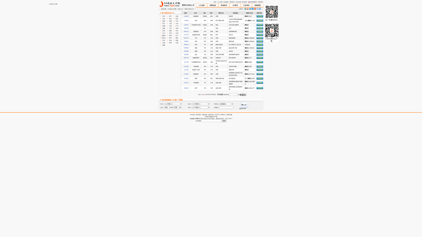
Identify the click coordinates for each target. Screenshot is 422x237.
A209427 (186, 25)
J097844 (186, 44)
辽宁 (177, 35)
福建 (163, 26)
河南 (177, 28)
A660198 (186, 28)
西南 (163, 21)
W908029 (186, 48)
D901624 (186, 31)
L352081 (186, 74)
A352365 (186, 70)
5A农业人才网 (170, 4)
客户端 (215, 116)
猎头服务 (244, 2)
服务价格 (211, 114)
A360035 (186, 16)
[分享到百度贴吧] (257, 8)
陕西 (177, 40)
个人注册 (219, 2)
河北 (177, 30)
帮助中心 (223, 114)
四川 (170, 38)
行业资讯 (246, 5)
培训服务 (226, 2)
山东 (177, 23)
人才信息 (201, 5)
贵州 (163, 40)
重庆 (177, 38)
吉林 (170, 35)
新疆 (163, 45)
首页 (215, 2)
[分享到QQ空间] (245, 8)
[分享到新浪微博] (247, 8)
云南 (170, 40)
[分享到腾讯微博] (250, 8)
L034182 (186, 66)
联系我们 (198, 114)
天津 (170, 33)
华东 (163, 16)
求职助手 (232, 2)
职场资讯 (224, 5)
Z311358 (186, 62)
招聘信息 (213, 5)
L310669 (186, 20)
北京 (163, 33)
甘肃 (163, 43)
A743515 (186, 35)
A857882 (186, 51)
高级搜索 (243, 108)
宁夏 (177, 43)
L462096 (186, 54)
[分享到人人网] (252, 8)
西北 (177, 18)
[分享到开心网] (255, 8)
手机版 (207, 116)
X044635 (186, 88)
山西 (177, 33)
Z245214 (186, 82)
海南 (163, 28)
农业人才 (180, 9)
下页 (218, 94)
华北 (163, 18)
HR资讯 (235, 5)
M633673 (186, 38)
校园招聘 (258, 5)
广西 (170, 28)
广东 (177, 26)
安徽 (170, 21)
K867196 (186, 58)
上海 (170, 23)
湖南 (170, 30)
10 (215, 94)
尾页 (221, 94)
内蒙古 (164, 35)
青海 (170, 43)
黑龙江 (164, 38)
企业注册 (238, 2)
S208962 (186, 41)
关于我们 (192, 114)
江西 (170, 26)
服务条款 (204, 114)
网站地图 (229, 114)
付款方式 (217, 114)
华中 (170, 16)
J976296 (186, 78)
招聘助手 (260, 2)
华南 (177, 16)
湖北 (163, 30)
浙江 (163, 23)
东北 (170, 18)
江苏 (177, 21)
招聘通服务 (253, 2)
